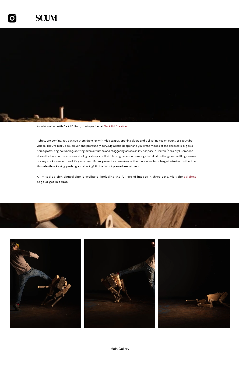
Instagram (12, 18)
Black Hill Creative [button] (115, 126)
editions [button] (190, 177)
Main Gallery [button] (119, 349)
